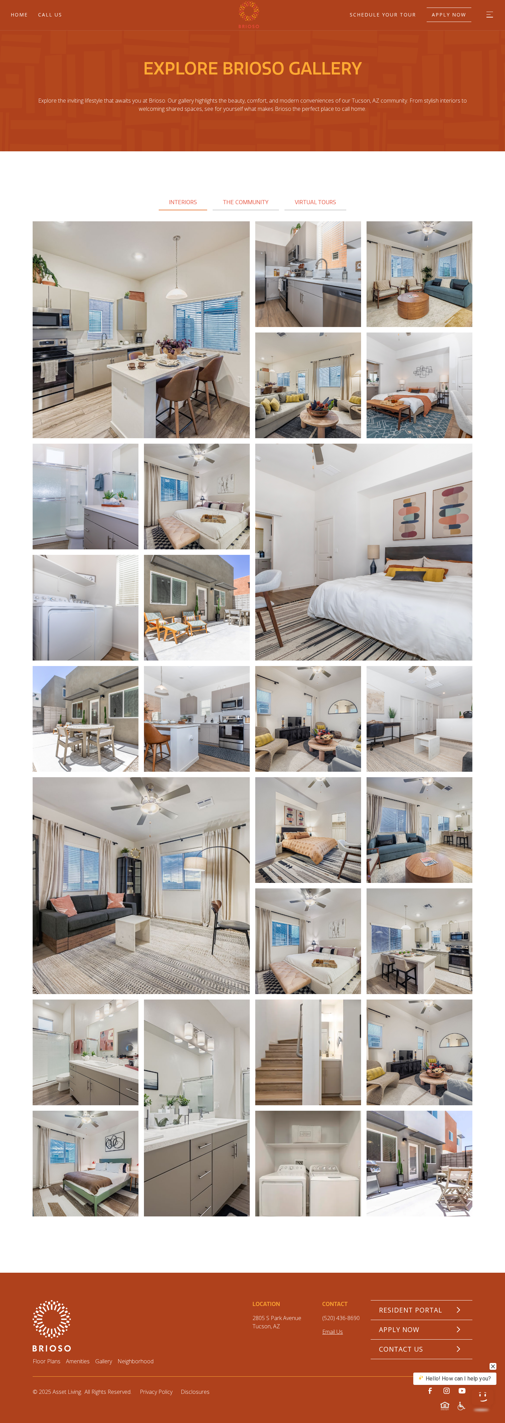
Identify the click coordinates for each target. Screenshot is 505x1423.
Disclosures (195, 1392)
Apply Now (449, 14)
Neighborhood (135, 1361)
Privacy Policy (156, 1392)
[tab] (183, 202)
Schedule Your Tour (383, 14)
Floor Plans (46, 1361)
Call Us (50, 14)
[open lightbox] (141, 329)
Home (19, 14)
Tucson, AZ (266, 1326)
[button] (490, 14)
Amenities (78, 1361)
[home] (206, 14)
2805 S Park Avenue (276, 1318)
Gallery (103, 1361)
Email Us (332, 1331)
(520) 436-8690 (341, 1318)
